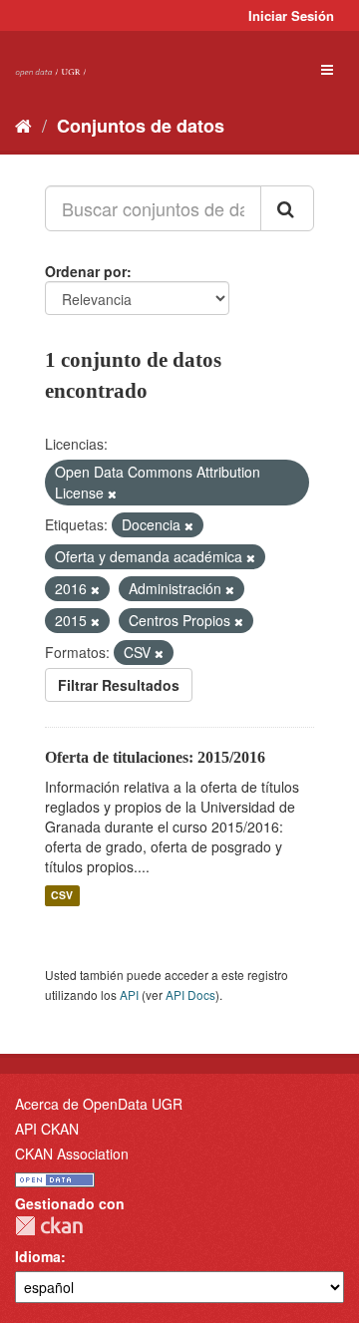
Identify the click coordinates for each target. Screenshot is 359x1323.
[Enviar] (287, 208)
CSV (62, 895)
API (129, 994)
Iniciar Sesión (291, 15)
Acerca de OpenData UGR (98, 1104)
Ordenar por (86, 271)
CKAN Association (72, 1153)
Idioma (38, 1256)
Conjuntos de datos (140, 126)
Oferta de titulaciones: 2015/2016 (155, 757)
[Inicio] (23, 125)
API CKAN (47, 1129)
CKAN (49, 1225)
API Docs (190, 994)
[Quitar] (112, 493)
